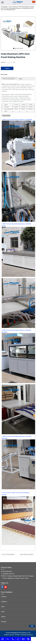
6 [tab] (22, 48)
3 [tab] (17, 48)
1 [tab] (13, 48)
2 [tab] (15, 48)
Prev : (9, 554)
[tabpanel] (18, 34)
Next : (26, 554)
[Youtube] (5, 587)
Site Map (17, 634)
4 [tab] (18, 48)
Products (15, 6)
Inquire (7, 68)
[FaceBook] (2, 587)
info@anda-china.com (8, 573)
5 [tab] (20, 48)
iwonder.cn (30, 634)
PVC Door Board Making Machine (12, 8)
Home (10, 6)
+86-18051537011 (7, 571)
